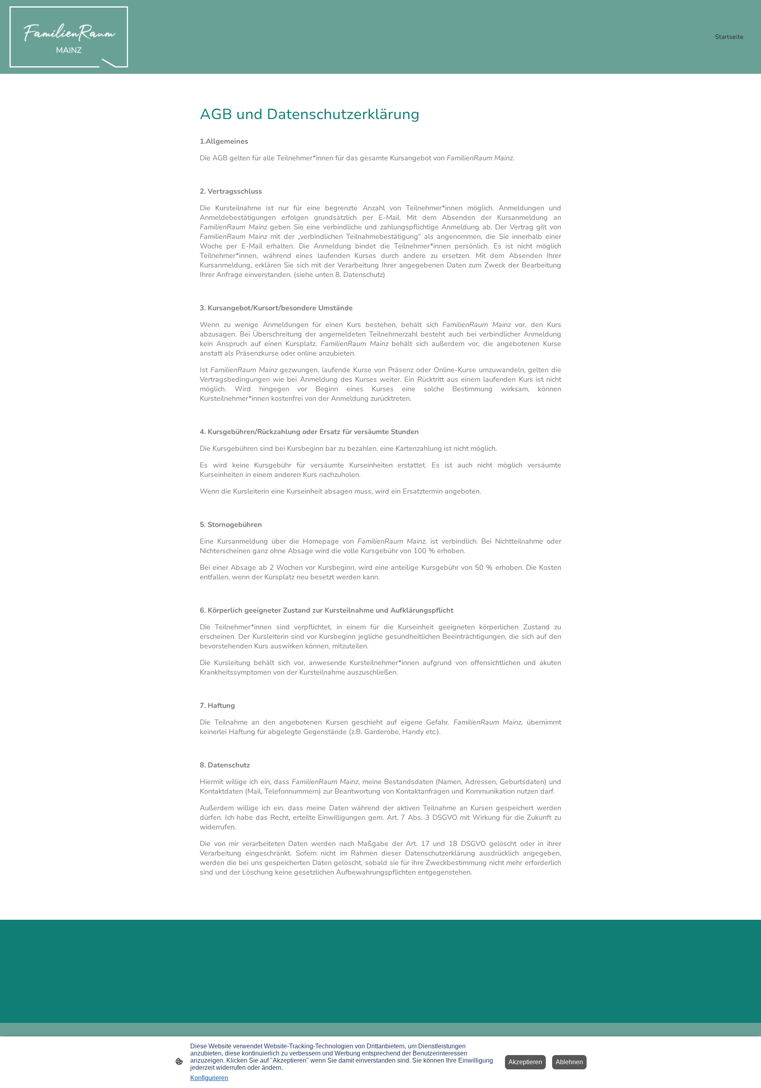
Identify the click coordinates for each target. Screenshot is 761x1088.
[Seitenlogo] (69, 36)
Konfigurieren (209, 1078)
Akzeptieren (525, 1062)
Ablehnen (569, 1062)
